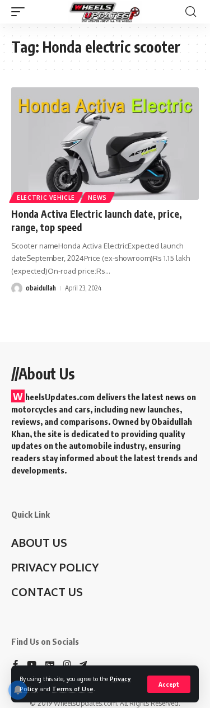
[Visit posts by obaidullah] (16, 288)
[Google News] (50, 665)
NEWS (97, 197)
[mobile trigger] (20, 11)
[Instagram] (67, 665)
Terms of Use (73, 688)
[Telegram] (83, 665)
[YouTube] (31, 665)
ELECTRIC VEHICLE (46, 197)
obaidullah (41, 288)
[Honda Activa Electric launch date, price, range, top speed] (105, 143)
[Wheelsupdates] (105, 12)
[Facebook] (15, 665)
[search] (191, 12)
